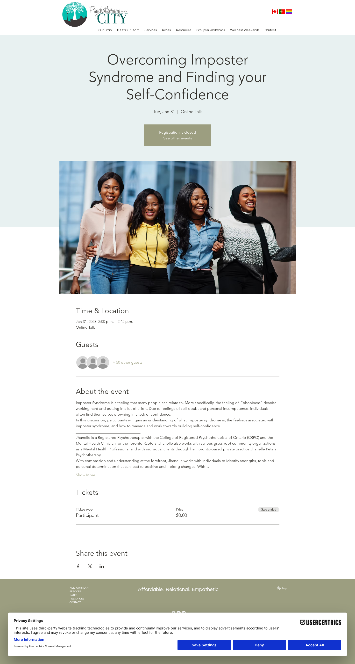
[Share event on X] (90, 566)
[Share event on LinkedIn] (101, 566)
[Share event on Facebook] (78, 566)
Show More (85, 475)
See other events (177, 138)
